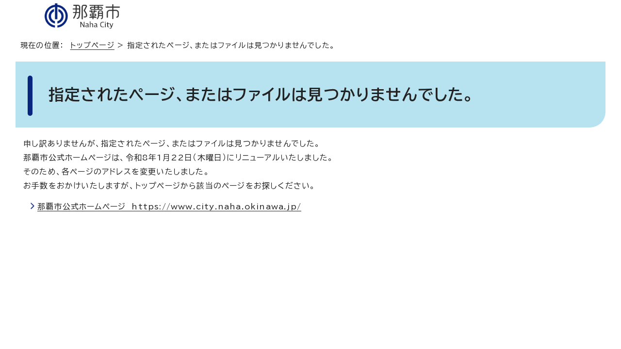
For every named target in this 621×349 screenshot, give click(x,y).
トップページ (92, 45)
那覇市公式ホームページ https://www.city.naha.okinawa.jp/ (169, 206)
